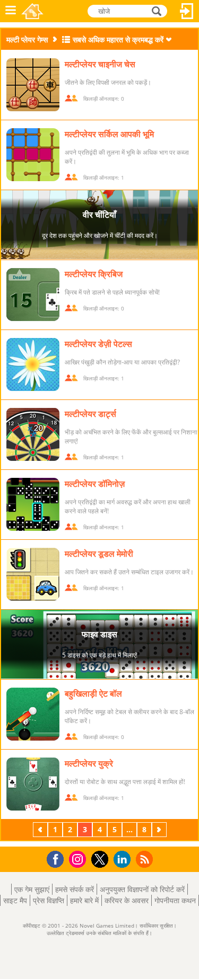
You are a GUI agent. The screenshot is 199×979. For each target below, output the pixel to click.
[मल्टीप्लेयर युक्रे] (32, 784)
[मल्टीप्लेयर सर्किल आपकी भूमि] (32, 154)
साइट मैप (15, 900)
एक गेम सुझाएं (31, 889)
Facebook (58, 857)
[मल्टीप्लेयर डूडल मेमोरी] (32, 574)
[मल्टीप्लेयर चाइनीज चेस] (32, 84)
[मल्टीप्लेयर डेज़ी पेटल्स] (32, 364)
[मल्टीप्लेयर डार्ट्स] (32, 434)
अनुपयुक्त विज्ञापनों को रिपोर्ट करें (142, 889)
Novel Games (32, 11)
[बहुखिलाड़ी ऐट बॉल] (32, 714)
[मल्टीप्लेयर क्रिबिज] (32, 294)
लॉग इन (187, 11)
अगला (160, 829)
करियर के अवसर (127, 900)
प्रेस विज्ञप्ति (48, 900)
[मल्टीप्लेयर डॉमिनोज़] (32, 504)
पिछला (41, 829)
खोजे (157, 10)
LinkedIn (124, 859)
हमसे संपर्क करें (74, 889)
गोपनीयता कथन (175, 900)
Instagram (79, 858)
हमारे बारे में (84, 900)
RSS (145, 859)
